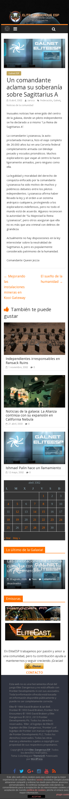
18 (8, 519)
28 (34, 527)
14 (34, 511)
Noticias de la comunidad (20, 105)
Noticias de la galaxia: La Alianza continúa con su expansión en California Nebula (31, 415)
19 (17, 519)
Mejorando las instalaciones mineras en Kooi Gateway (14, 287)
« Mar (7, 538)
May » (16, 538)
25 (8, 527)
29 (43, 527)
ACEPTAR (36, 796)
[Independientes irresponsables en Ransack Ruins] (34, 325)
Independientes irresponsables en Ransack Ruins (33, 360)
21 (34, 519)
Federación (46, 100)
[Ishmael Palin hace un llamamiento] (34, 434)
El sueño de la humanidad (52, 279)
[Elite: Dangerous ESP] (34, 12)
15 (43, 511)
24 (60, 519)
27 (26, 527)
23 (52, 519)
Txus (34, 579)
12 (17, 511)
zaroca (31, 100)
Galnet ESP (13, 73)
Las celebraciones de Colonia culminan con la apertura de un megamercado (34, 565)
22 (43, 519)
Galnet (57, 100)
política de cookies (36, 790)
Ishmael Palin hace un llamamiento (33, 468)
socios (39, 779)
